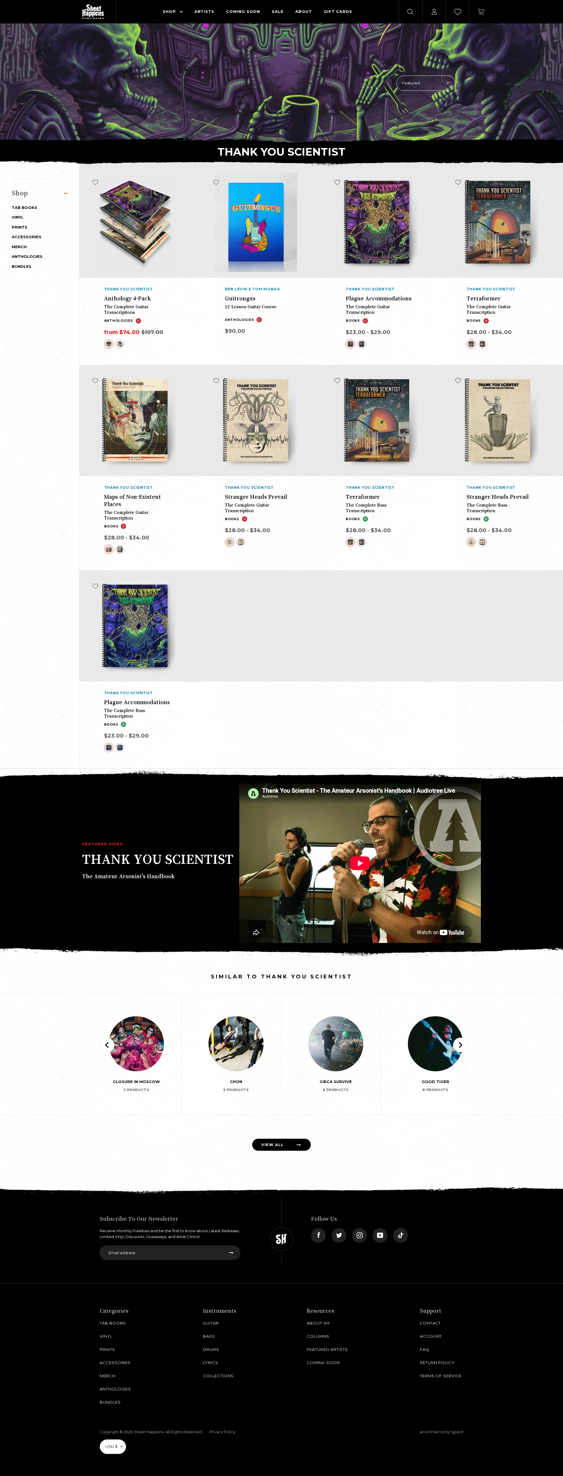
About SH (318, 1323)
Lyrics (210, 1362)
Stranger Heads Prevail (256, 497)
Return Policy (437, 1362)
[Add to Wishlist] (95, 182)
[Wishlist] (457, 11)
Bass (209, 1336)
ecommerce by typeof (441, 1431)
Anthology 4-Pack (127, 298)
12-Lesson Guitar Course (251, 306)
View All (272, 1144)
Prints (19, 227)
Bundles (21, 266)
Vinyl (17, 217)
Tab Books (24, 207)
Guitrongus (240, 298)
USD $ (111, 1446)
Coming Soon (323, 1362)
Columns (318, 1336)
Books (353, 321)
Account (431, 1336)
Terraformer (484, 298)
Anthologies (27, 256)
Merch (19, 246)
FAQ (424, 1349)
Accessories (26, 236)
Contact (430, 1323)
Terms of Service (441, 1375)
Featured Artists (327, 1349)
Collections (218, 1375)
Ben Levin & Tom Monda (252, 289)
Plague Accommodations (378, 298)
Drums (211, 1349)
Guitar (211, 1323)
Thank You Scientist (128, 289)
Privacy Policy (222, 1431)
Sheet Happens (149, 1431)
